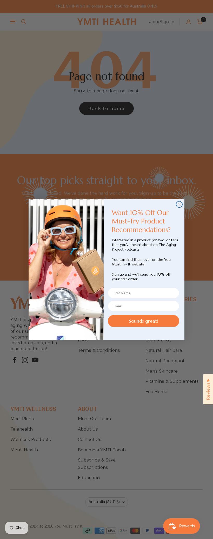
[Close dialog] (179, 204)
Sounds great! (143, 321)
